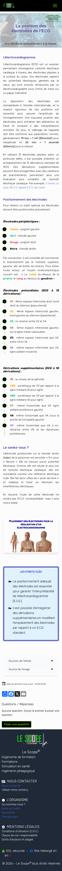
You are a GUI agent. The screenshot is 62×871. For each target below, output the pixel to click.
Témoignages (10, 816)
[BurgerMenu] (55, 6)
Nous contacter (11, 785)
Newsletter (8, 812)
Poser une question (16, 724)
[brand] (9, 6)
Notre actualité (11, 808)
